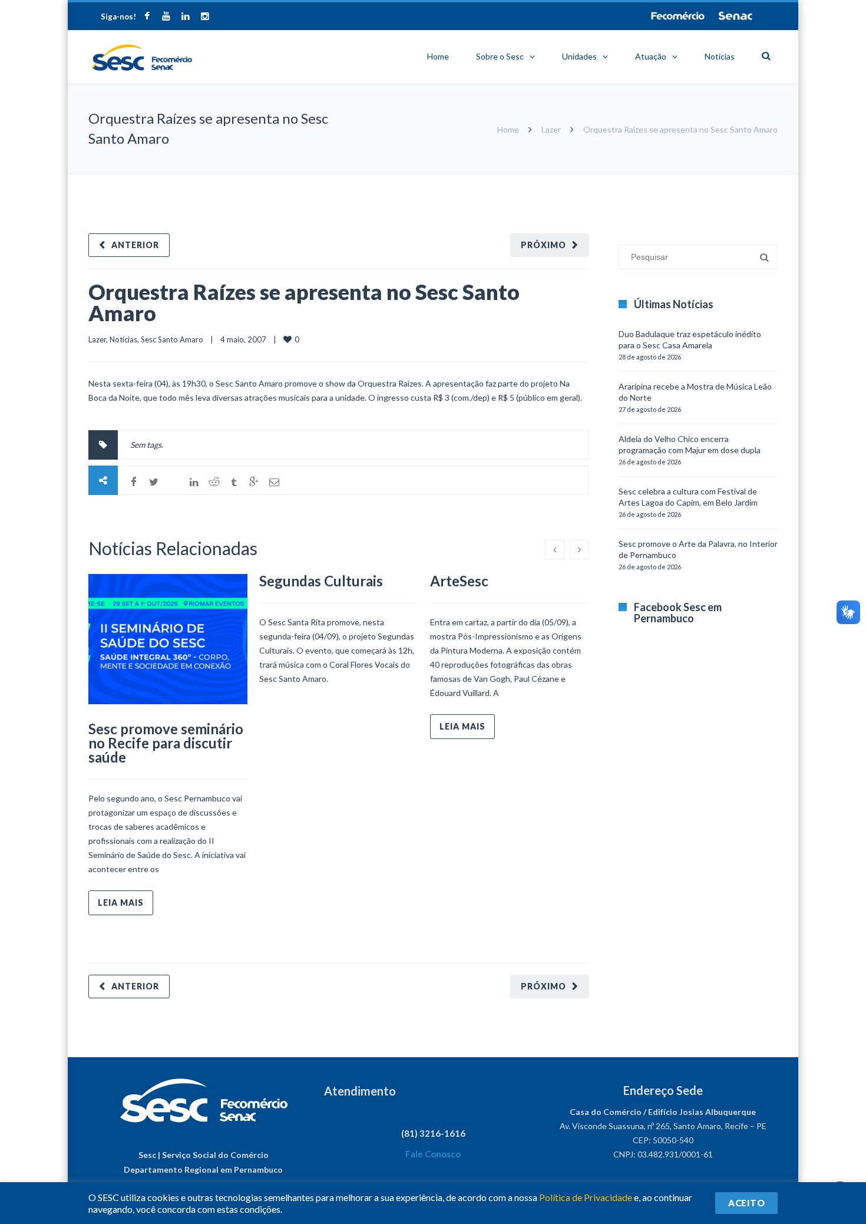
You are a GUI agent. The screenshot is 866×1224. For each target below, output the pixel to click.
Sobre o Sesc (500, 56)
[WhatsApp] (174, 482)
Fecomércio (677, 16)
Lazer (551, 129)
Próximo (543, 245)
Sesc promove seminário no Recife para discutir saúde (165, 743)
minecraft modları (621, 180)
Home (438, 56)
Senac (735, 16)
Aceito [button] (746, 1202)
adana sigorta (679, 180)
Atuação (650, 56)
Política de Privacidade (585, 1197)
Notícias (720, 56)
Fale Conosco (433, 1154)
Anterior (135, 245)
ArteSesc (459, 580)
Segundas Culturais (321, 580)
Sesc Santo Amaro (172, 339)
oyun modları (729, 180)
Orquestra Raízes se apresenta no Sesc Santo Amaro (304, 302)
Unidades (579, 56)
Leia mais (121, 903)
